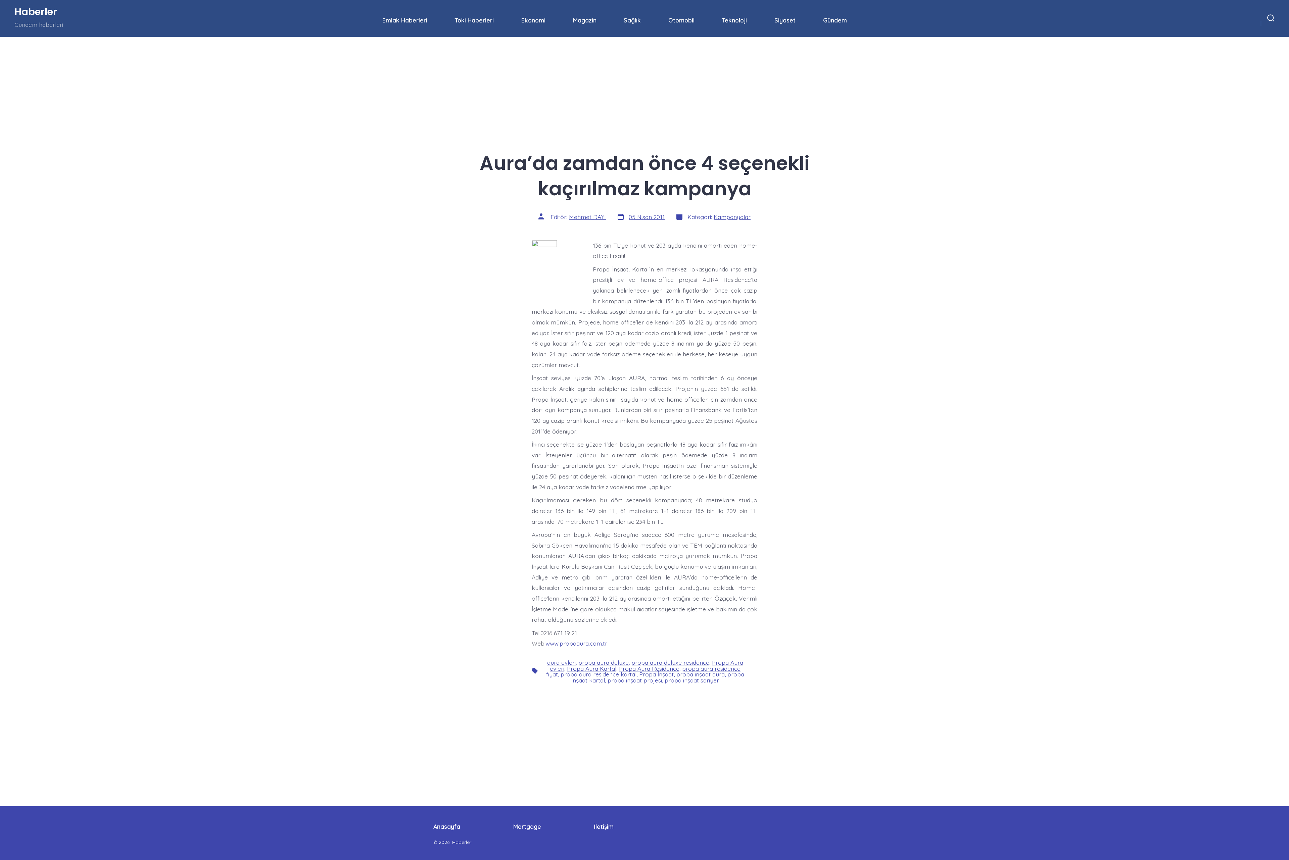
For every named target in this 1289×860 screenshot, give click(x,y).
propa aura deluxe (603, 662)
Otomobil (681, 20)
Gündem (835, 20)
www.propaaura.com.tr (576, 643)
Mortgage (527, 826)
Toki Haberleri (474, 20)
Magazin (584, 20)
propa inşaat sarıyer (692, 680)
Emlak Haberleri (404, 20)
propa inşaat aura (700, 674)
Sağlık (632, 20)
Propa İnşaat (656, 674)
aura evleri (561, 662)
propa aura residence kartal (598, 674)
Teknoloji (734, 20)
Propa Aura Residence (649, 668)
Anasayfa (446, 826)
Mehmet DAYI (587, 216)
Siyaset (785, 20)
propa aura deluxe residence (670, 662)
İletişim (604, 826)
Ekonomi (533, 20)
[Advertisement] (201, 87)
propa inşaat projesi (635, 680)
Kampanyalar (732, 216)
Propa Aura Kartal (591, 668)
